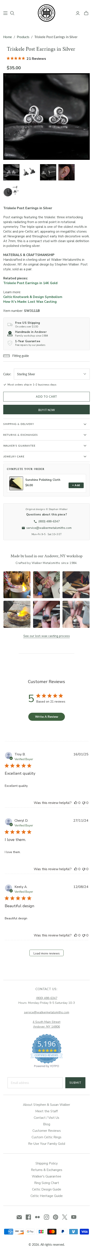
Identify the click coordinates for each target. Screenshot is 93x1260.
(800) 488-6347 (46, 998)
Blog (46, 1124)
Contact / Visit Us (46, 1118)
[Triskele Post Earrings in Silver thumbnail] (11, 172)
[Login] (77, 13)
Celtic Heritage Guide (46, 1196)
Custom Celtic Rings (46, 1137)
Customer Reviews (46, 1131)
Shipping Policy (46, 1163)
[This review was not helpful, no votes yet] (83, 802)
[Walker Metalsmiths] (46, 12)
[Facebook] (28, 1217)
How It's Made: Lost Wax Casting (30, 302)
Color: (7, 374)
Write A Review (46, 717)
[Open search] (12, 13)
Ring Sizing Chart (46, 1183)
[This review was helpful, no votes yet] (75, 802)
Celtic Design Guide (46, 1189)
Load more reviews (47, 953)
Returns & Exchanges (46, 1170)
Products (23, 37)
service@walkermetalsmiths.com (46, 1012)
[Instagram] (46, 1217)
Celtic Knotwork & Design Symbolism (32, 297)
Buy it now (46, 410)
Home (7, 37)
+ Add (76, 485)
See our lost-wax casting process (46, 636)
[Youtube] (73, 1217)
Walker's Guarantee (46, 1176)
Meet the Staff (46, 1111)
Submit (75, 1082)
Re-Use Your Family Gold (46, 1144)
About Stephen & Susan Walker (46, 1105)
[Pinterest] (55, 1217)
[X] (64, 1217)
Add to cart (46, 396)
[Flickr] (37, 1217)
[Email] (19, 1217)
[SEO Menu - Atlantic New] (5, 13)
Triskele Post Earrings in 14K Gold (30, 283)
